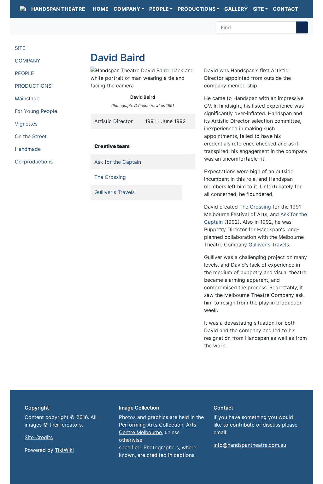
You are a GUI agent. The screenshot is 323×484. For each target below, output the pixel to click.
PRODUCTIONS (196, 9)
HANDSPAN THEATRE (58, 9)
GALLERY (236, 9)
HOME (101, 9)
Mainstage (28, 98)
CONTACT (285, 9)
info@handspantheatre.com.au (250, 445)
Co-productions (34, 161)
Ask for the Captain (117, 162)
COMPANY (127, 9)
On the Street (31, 136)
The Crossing (110, 177)
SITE (258, 9)
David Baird (118, 57)
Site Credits (39, 437)
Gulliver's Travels (114, 192)
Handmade (28, 149)
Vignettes (27, 124)
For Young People (37, 111)
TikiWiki (64, 450)
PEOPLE (159, 9)
